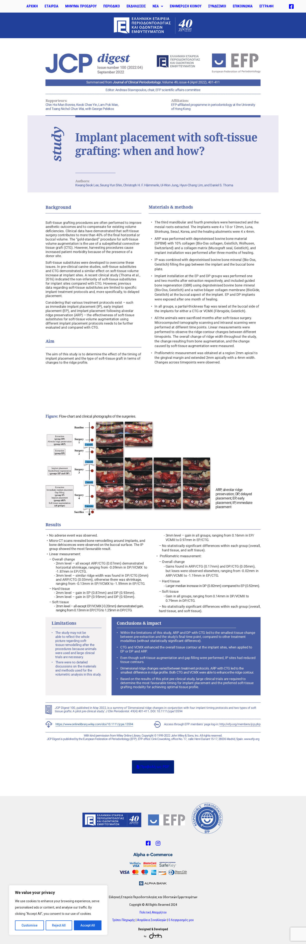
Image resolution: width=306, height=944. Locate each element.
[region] (58, 910)
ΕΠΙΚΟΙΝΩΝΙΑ (243, 6)
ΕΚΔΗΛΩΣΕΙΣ (136, 6)
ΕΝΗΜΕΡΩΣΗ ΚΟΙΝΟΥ (185, 6)
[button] (157, 6)
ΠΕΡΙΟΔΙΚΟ (111, 6)
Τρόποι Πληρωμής (123, 920)
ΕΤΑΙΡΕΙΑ (51, 6)
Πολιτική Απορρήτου (153, 912)
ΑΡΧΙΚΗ (32, 6)
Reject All (59, 925)
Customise (29, 925)
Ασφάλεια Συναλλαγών (151, 920)
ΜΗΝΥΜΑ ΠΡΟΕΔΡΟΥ (81, 6)
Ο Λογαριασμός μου (181, 920)
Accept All (87, 925)
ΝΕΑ (156, 6)
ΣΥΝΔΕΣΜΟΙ (217, 6)
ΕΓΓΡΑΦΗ (266, 6)
